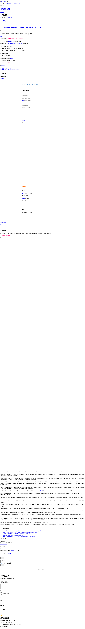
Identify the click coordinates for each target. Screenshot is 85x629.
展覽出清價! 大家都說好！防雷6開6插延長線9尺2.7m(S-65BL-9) (22, 27)
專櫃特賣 (23, 198)
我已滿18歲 (3, 626)
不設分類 (10, 17)
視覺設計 (9, 553)
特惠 (1, 36)
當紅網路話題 (3, 222)
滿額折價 (23, 120)
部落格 (4, 21)
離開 (6, 626)
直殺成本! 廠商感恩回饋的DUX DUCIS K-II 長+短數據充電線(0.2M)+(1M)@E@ (19, 536)
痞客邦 (11, 550)
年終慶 (41, 490)
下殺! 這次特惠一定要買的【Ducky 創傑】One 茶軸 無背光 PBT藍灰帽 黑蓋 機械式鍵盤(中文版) (22, 530)
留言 (14, 550)
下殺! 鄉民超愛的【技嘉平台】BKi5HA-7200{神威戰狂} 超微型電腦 (16, 533)
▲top (1, 555)
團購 (23, 100)
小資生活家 (5, 9)
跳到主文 (2, 12)
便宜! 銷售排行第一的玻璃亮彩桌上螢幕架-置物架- (13, 535)
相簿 (4, 20)
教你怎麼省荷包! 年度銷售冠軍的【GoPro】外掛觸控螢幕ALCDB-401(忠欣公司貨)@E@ (21, 532)
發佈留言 (2, 565)
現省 (1, 224)
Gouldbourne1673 (3, 544)
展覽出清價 (10, 41)
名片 (4, 22)
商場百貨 (2, 78)
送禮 (23, 193)
